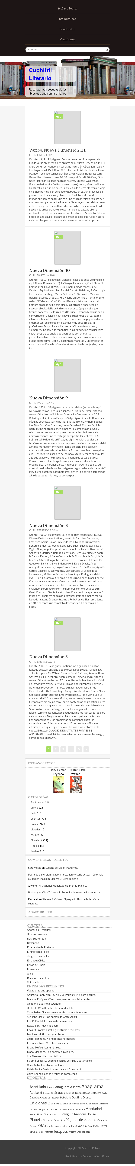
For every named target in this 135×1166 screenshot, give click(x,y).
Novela (35, 840)
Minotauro (80, 1109)
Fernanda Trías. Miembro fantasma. (48, 1043)
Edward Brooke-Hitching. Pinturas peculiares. (53, 1030)
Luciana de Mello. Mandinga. (61, 868)
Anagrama (92, 1086)
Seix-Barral (88, 1126)
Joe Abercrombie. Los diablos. (44, 1056)
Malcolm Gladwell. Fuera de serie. (59, 879)
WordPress (103, 1156)
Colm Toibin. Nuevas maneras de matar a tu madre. (57, 1012)
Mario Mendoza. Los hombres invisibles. (50, 1052)
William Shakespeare (80, 1132)
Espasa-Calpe (68, 1103)
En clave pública (36, 960)
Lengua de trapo (46, 1109)
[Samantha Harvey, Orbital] (58, 792)
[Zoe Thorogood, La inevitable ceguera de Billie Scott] (76, 792)
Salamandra (68, 1126)
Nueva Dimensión (46, 1114)
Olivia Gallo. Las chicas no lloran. (46, 1065)
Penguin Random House (79, 1114)
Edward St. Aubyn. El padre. (43, 1025)
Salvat (78, 1126)
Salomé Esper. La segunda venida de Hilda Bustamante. (59, 1060)
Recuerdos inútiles (38, 978)
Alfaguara (62, 1086)
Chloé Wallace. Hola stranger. (44, 1003)
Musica (35, 835)
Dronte (87, 1097)
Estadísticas (67, 19)
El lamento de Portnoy (40, 947)
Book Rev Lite (73, 1156)
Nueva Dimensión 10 (49, 270)
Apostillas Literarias (39, 930)
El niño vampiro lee (38, 952)
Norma (33, 1114)
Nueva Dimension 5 (48, 656)
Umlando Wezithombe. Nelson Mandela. (50, 1008)
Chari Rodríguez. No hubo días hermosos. (51, 1039)
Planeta (36, 1119)
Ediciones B (40, 1103)
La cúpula (93, 1103)
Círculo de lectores (50, 1097)
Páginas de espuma (81, 1119)
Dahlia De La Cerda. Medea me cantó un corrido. (55, 1069)
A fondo (50, 1087)
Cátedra (35, 1097)
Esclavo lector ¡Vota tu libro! (67, 770)
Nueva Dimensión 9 (48, 398)
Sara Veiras (34, 868)
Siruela (33, 1132)
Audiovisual (37, 802)
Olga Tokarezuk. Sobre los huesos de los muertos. (71, 892)
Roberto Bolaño (53, 1126)
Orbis (58, 1114)
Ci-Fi (32, 155)
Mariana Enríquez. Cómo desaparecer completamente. (58, 999)
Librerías (36, 829)
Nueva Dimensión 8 (48, 525)
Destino (77, 1097)
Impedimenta (81, 1103)
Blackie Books (82, 1093)
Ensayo (35, 824)
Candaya (105, 1093)
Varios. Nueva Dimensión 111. (57, 150)
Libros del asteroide (64, 1109)
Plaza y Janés (48, 1120)
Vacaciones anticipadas (40, 990)
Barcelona (46, 1093)
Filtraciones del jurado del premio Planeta (63, 885)
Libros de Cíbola (36, 965)
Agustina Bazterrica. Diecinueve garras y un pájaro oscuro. (61, 995)
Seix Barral (100, 1126)
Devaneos (33, 943)
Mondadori (93, 1108)
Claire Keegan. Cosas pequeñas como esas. (52, 1074)
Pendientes (67, 29)
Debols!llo (65, 1097)
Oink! (30, 973)
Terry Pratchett (45, 1132)
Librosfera (33, 969)
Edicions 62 (56, 1103)
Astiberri (36, 1092)
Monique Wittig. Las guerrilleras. (46, 1034)
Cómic (34, 808)
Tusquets (60, 1131)
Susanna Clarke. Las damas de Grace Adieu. (52, 1017)
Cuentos (36, 818)
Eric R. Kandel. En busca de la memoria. (49, 1021)
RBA (40, 1125)
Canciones (67, 39)
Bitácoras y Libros (63, 1092)
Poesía (35, 846)
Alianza (75, 1087)
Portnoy (33, 892)
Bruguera (96, 1093)
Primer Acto (59, 1120)
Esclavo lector (67, 8)
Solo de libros (35, 982)
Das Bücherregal (36, 938)
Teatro (35, 851)
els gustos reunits (38, 956)
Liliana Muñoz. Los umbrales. (44, 1047)
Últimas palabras (37, 934)
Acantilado (38, 1087)
